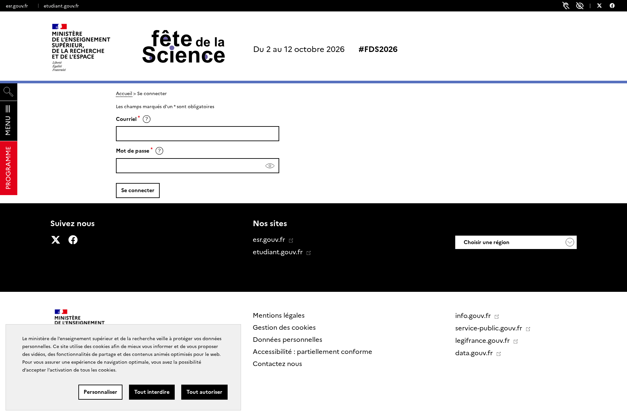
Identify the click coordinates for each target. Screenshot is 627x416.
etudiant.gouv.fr (61, 5)
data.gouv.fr (474, 353)
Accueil (124, 93)
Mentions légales (279, 315)
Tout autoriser (204, 392)
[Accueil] (94, 47)
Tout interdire (151, 392)
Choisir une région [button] (485, 242)
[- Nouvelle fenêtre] (602, 6)
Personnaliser (100, 392)
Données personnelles (287, 339)
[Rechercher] (8, 92)
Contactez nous (277, 364)
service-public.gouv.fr (489, 328)
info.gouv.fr (473, 316)
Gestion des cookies (284, 327)
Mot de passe (132, 151)
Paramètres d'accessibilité (580, 6)
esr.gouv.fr (17, 5)
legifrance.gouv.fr (483, 340)
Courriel (126, 119)
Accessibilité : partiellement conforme (312, 352)
